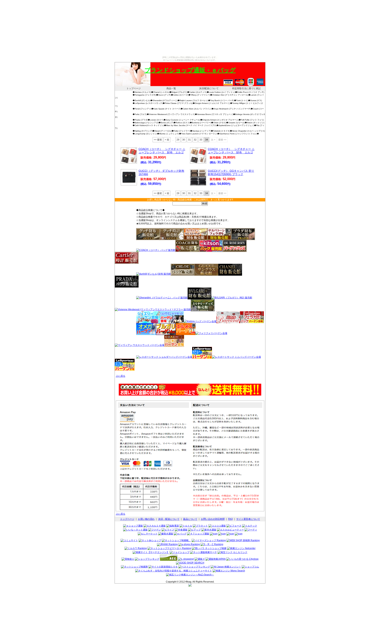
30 (183, 139)
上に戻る (120, 376)
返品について (190, 519)
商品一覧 (171, 88)
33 (201, 139)
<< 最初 (158, 139)
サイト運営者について (248, 519)
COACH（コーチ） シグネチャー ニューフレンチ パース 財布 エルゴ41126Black (162, 152)
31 (189, 139)
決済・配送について (169, 519)
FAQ (230, 519)
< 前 (167, 139)
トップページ (133, 88)
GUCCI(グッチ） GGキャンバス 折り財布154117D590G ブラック (231, 172)
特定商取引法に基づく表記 (246, 88)
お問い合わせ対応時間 (213, 519)
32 (195, 139)
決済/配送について (209, 88)
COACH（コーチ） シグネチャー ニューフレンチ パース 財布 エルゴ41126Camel (231, 152)
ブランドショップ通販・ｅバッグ (190, 70)
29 (178, 139)
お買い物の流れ (146, 519)
